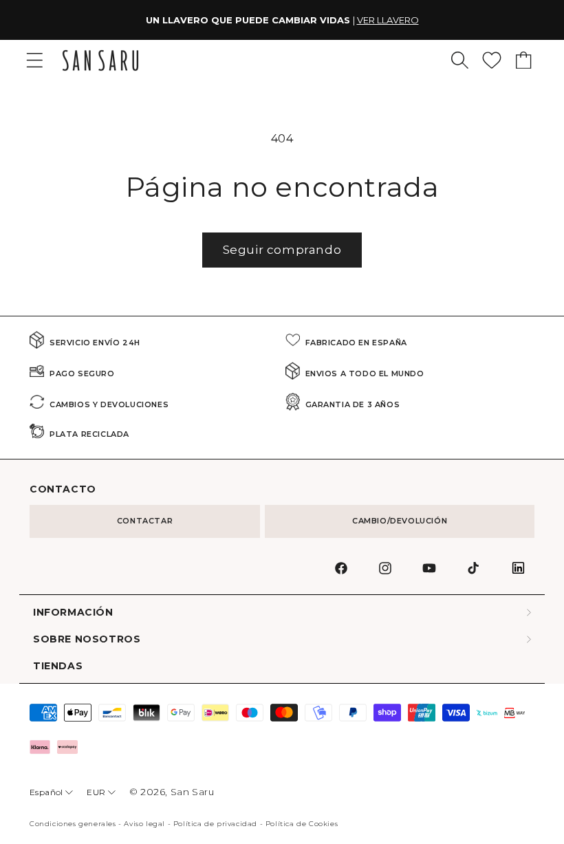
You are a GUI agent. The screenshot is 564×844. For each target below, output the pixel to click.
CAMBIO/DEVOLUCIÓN (399, 521)
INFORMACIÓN (73, 612)
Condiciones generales (73, 823)
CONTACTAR (145, 521)
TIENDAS (58, 666)
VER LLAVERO (388, 19)
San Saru (193, 791)
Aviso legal (144, 823)
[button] (459, 60)
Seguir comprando (282, 250)
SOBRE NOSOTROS (86, 639)
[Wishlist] (491, 60)
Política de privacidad (215, 823)
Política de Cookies (301, 823)
